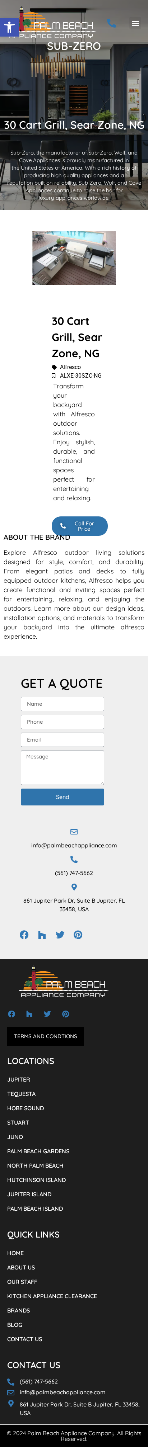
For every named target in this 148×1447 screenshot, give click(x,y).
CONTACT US (24, 1339)
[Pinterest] (78, 935)
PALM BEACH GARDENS (38, 1151)
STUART (18, 1122)
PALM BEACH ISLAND (35, 1208)
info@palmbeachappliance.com (74, 845)
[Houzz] (42, 935)
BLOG (14, 1324)
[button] (9, 27)
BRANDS (18, 1310)
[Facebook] (24, 935)
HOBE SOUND (25, 1108)
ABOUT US (21, 1267)
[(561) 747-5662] (74, 859)
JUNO (15, 1136)
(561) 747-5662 (74, 872)
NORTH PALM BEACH (35, 1165)
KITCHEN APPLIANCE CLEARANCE (52, 1296)
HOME (15, 1253)
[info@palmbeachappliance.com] (74, 832)
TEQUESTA (21, 1093)
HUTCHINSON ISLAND (36, 1179)
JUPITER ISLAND (29, 1194)
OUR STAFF (22, 1281)
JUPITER (18, 1079)
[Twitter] (60, 935)
